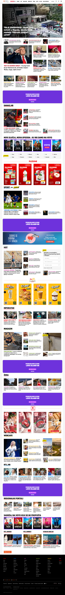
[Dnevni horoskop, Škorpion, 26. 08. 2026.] (21, 157)
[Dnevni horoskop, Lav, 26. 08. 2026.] (46, 154)
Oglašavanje (10, 583)
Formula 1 (15, 572)
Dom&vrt (37, 561)
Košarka (15, 566)
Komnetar (49, 564)
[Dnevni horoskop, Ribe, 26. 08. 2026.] (55, 157)
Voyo (25, 574)
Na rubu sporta (16, 564)
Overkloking (49, 566)
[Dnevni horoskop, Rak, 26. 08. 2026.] (38, 154)
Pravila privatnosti (27, 583)
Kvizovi (49, 571)
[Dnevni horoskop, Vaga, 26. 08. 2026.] (13, 157)
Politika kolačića (21, 583)
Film (24, 561)
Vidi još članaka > (7, 552)
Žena (34, 1)
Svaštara (49, 569)
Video (60, 560)
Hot (21, 1)
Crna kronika (5, 563)
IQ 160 (40, 1)
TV (24, 566)
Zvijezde (25, 560)
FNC (14, 571)
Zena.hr (7, 588)
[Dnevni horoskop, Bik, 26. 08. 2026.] (21, 154)
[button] (5, 141)
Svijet (4, 561)
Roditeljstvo (37, 571)
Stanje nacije (5, 568)
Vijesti (4, 560)
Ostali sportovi (15, 569)
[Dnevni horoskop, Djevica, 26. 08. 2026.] (55, 154)
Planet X (49, 568)
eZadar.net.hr (52, 588)
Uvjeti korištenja (15, 583)
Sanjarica (60, 563)
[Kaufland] (32, 408)
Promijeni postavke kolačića (39, 583)
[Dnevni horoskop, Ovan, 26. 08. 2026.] (13, 154)
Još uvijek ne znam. (48, 265)
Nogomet (15, 560)
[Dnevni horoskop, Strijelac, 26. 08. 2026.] (30, 157)
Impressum (5, 583)
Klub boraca (15, 563)
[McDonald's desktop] (32, 282)
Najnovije (60, 562)
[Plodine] (32, 161)
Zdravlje (37, 572)
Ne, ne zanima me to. (48, 261)
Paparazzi (25, 564)
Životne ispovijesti (38, 574)
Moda (37, 568)
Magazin (25, 1)
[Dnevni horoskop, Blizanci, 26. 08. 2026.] (30, 154)
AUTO (37, 1)
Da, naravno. (47, 258)
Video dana (49, 572)
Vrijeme (4, 571)
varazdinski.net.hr (32, 588)
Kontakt (32, 583)
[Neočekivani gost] (52, 342)
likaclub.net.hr (15, 589)
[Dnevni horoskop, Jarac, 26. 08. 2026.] (38, 157)
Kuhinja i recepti (38, 563)
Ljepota (37, 564)
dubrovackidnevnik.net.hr (45, 588)
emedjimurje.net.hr (16, 588)
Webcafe (30, 1)
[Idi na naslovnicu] (6, 2)
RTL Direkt (4, 566)
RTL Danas (4, 564)
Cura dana (49, 561)
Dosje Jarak (4, 569)
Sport (18, 1)
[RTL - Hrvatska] (55, 583)
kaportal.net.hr (26, 588)
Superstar (25, 569)
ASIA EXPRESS (46, 1)
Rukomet (15, 561)
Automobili (37, 575)
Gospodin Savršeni (26, 571)
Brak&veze (37, 560)
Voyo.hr (11, 588)
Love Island (25, 568)
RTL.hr (4, 588)
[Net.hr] (60, 583)
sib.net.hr (21, 588)
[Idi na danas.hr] (13, 1)
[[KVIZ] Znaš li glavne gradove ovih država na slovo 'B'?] (52, 447)
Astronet (49, 560)
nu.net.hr (56, 588)
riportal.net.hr (38, 588)
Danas (4, 558)
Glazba (25, 563)
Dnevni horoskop (50, 563)
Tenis (14, 568)
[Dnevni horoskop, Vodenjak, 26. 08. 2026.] (46, 157)
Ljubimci (37, 566)
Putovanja (37, 569)
